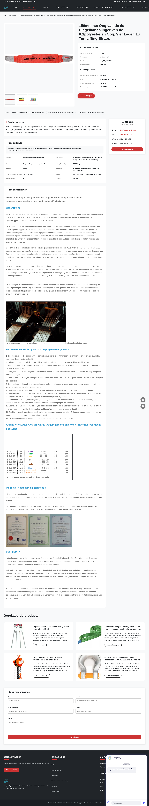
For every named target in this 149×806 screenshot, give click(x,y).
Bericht (10, 718)
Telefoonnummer (13, 707)
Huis (15, 7)
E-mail (78, 707)
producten (54, 775)
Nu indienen (74, 737)
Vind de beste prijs (41, 645)
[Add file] (108, 802)
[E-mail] (142, 399)
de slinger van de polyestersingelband (31, 15)
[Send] (144, 802)
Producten (28, 7)
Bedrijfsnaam (80, 697)
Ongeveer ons (62, 7)
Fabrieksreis (82, 7)
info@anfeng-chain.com (138, 1)
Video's (46, 7)
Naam (10, 697)
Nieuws (145, 7)
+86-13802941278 (126, 134)
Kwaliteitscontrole (103, 7)
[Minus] (144, 758)
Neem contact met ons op (59, 781)
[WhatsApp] (142, 406)
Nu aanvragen (127, 149)
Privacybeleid (55, 791)
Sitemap (54, 786)
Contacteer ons (127, 7)
